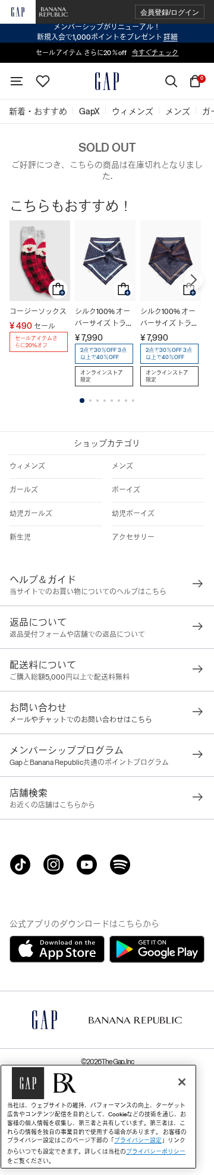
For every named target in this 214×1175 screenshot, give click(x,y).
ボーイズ (126, 490)
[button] (170, 12)
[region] (98, 1116)
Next (193, 279)
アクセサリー (133, 537)
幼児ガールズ (31, 514)
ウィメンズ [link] (132, 111)
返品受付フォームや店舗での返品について (77, 634)
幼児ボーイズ (133, 514)
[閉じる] (182, 1082)
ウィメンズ (27, 466)
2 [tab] (90, 400)
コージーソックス (38, 312)
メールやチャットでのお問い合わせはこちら (81, 720)
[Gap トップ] (107, 81)
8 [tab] (133, 400)
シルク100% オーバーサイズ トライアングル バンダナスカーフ (104, 318)
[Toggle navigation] (17, 81)
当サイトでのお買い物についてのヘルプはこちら (88, 592)
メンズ (122, 466)
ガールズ (24, 490)
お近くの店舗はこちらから (52, 805)
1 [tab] (82, 400)
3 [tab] (97, 400)
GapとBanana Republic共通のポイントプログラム (89, 762)
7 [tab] (126, 400)
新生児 (20, 537)
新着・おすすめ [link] (38, 111)
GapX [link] (89, 111)
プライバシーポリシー (155, 1151)
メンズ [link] (177, 111)
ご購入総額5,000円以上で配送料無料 (70, 677)
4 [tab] (104, 400)
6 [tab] (119, 400)
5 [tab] (112, 400)
